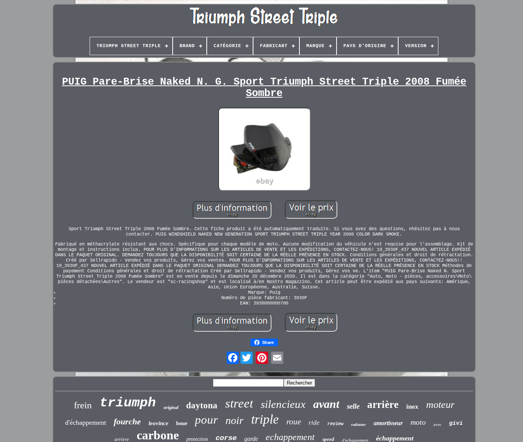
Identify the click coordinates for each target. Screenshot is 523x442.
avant (326, 404)
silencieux (283, 404)
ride (314, 422)
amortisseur (388, 423)
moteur (440, 404)
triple (265, 419)
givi (456, 423)
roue (293, 421)
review (335, 424)
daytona (201, 405)
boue (181, 423)
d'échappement (85, 422)
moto (418, 422)
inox (412, 406)
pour (206, 419)
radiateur (358, 424)
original (170, 407)
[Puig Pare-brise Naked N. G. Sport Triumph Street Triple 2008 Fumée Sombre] (264, 149)
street (239, 403)
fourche (127, 421)
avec (437, 424)
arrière (383, 404)
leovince (158, 423)
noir (235, 420)
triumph (128, 403)
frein (83, 405)
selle (353, 406)
